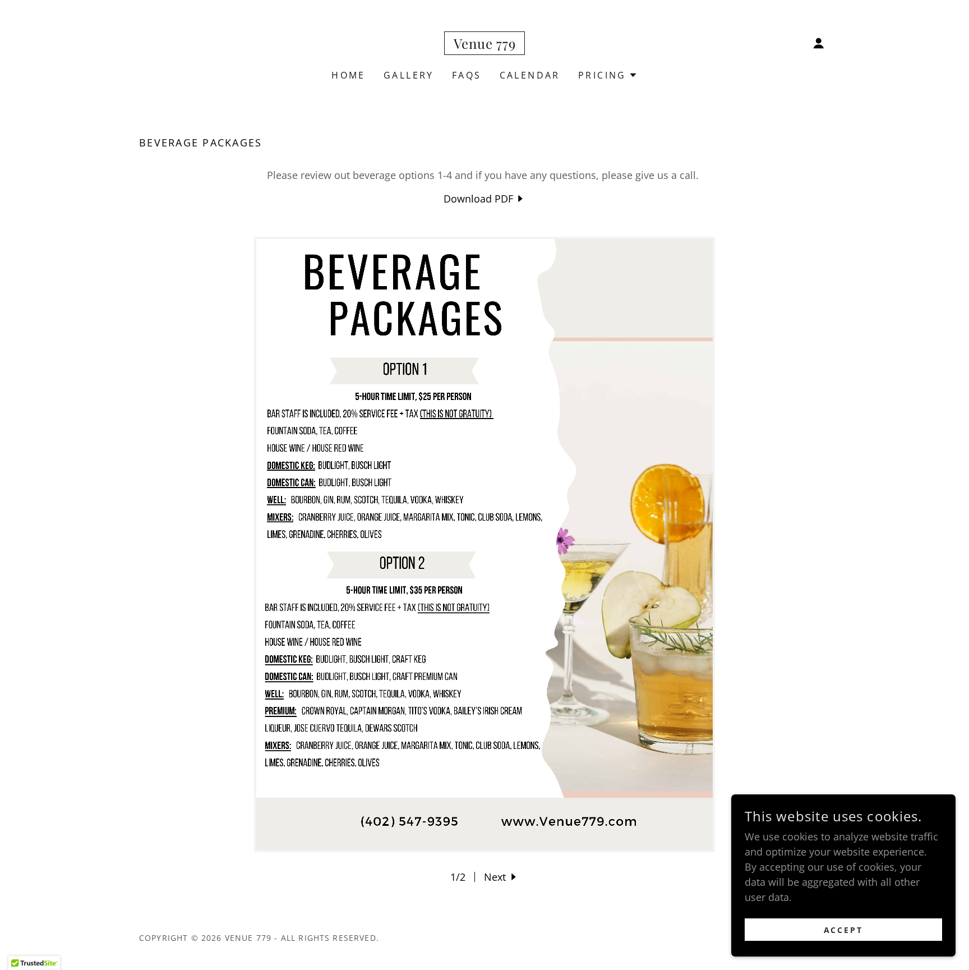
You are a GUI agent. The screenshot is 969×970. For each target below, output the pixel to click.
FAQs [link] (467, 75)
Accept (844, 930)
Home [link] (348, 75)
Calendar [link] (530, 75)
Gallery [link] (409, 75)
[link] (484, 45)
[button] (818, 43)
